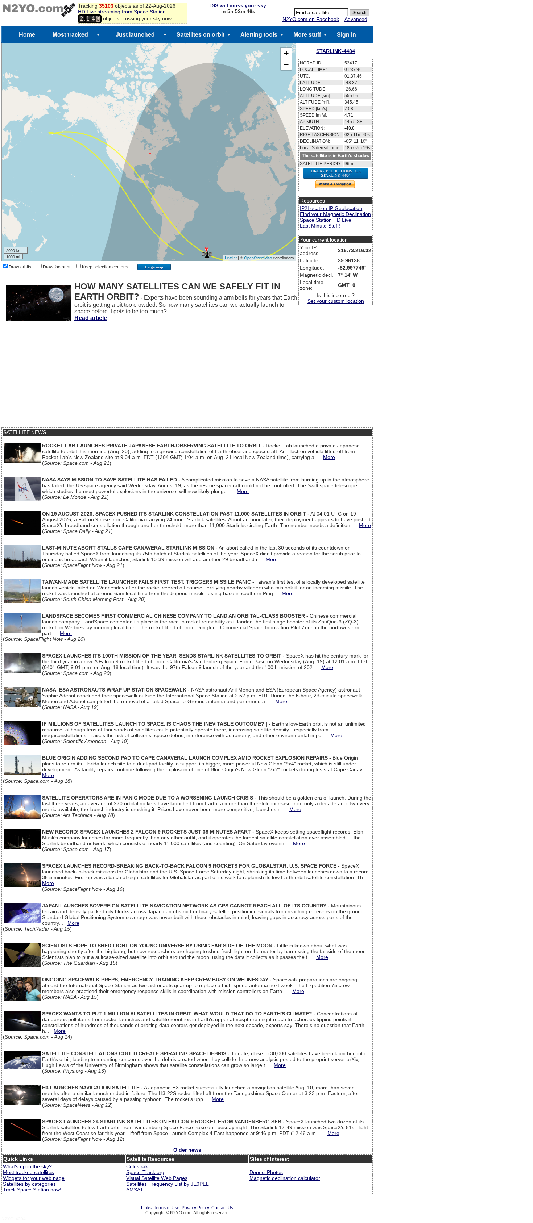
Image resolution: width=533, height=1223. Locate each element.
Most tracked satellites (28, 1172)
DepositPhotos (266, 1172)
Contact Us (222, 1207)
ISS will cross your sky (238, 5)
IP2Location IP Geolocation (331, 208)
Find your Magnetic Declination (335, 214)
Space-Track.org (145, 1172)
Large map (154, 267)
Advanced (355, 19)
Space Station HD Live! (326, 220)
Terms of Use (166, 1207)
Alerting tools (258, 34)
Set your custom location (335, 301)
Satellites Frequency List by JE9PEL (167, 1184)
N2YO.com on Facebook (310, 19)
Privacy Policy (195, 1207)
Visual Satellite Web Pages (156, 1178)
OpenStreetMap (258, 257)
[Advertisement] (187, 376)
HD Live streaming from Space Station (122, 11)
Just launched (135, 34)
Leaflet (231, 257)
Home (27, 34)
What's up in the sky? (27, 1166)
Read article (90, 318)
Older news (187, 1150)
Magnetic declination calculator (284, 1178)
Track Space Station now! (32, 1190)
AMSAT (134, 1190)
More (329, 457)
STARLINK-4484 (335, 51)
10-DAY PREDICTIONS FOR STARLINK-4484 (336, 173)
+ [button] (286, 53)
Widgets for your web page (34, 1178)
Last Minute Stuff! (320, 226)
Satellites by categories (29, 1184)
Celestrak (137, 1166)
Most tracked (70, 34)
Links (146, 1207)
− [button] (286, 64)
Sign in (346, 34)
